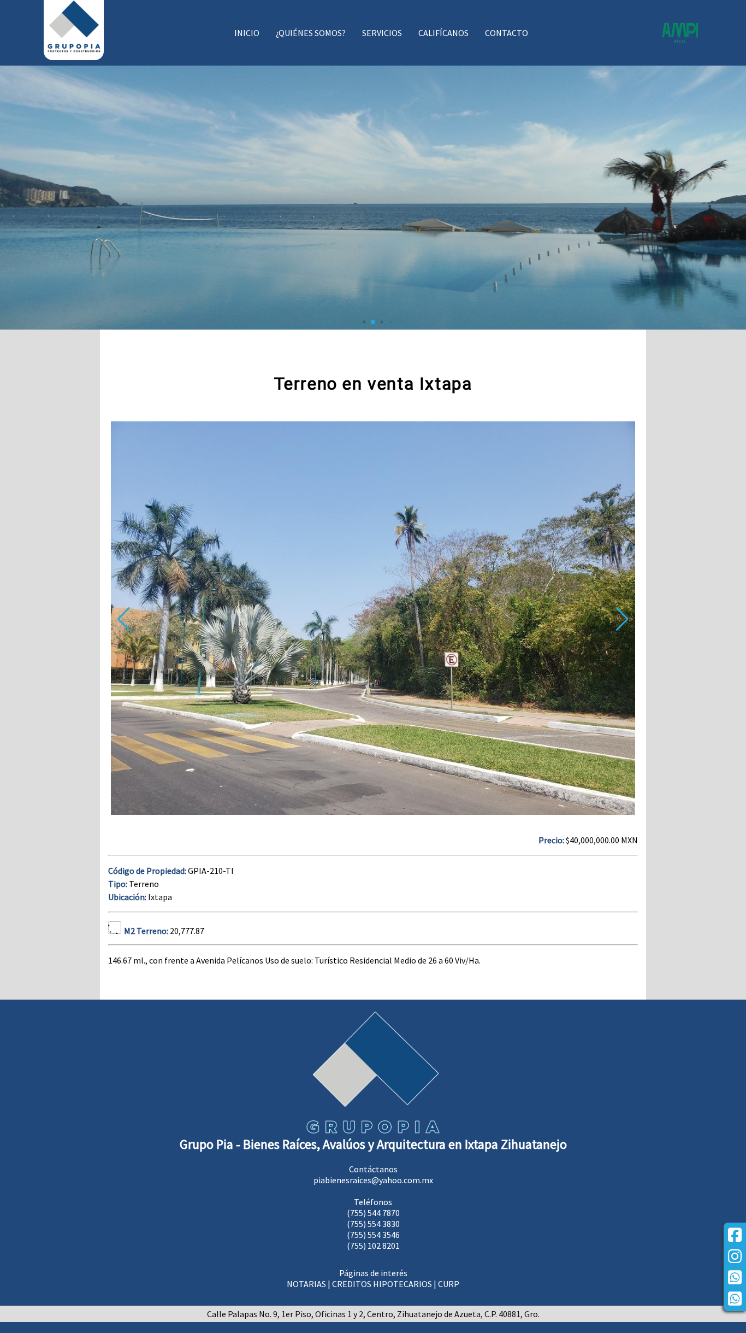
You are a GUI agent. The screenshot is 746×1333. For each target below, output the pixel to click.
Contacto (506, 32)
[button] (622, 619)
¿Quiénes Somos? (311, 32)
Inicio (246, 32)
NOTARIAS (306, 1283)
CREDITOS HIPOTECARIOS (382, 1283)
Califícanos (443, 32)
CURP (448, 1283)
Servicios (382, 32)
